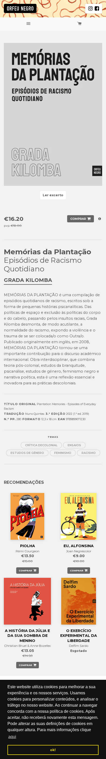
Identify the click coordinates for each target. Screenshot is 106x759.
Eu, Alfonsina (79, 546)
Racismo (89, 453)
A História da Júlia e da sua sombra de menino (27, 635)
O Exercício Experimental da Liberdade (78, 635)
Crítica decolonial (41, 445)
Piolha (27, 546)
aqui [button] (12, 736)
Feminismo (62, 453)
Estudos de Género (27, 453)
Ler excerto (53, 195)
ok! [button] (53, 750)
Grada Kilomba (28, 280)
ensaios (74, 445)
